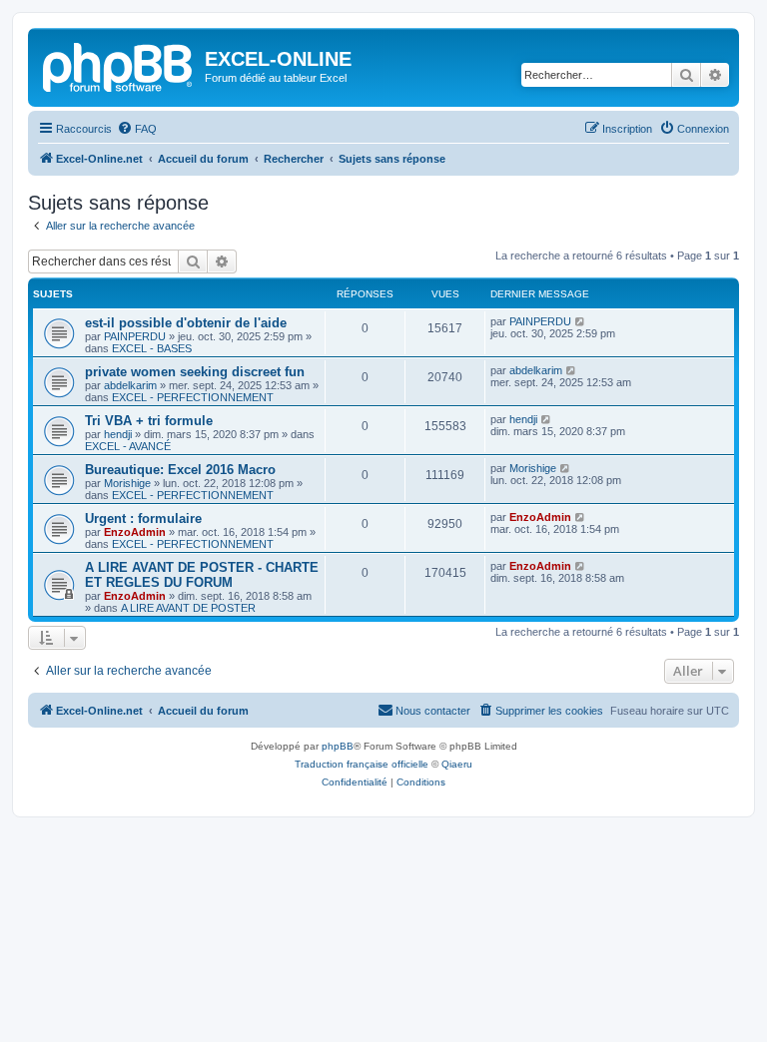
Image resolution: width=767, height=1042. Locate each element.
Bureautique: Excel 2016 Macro (180, 469)
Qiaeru (456, 764)
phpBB (338, 746)
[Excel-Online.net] (119, 65)
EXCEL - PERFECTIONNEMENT (193, 397)
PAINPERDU (135, 336)
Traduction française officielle (361, 764)
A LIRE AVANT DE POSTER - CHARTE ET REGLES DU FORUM (202, 575)
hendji (118, 434)
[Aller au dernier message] (580, 321)
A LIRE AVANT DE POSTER (188, 608)
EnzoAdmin (135, 532)
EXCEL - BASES (152, 348)
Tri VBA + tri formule (149, 420)
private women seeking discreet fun (195, 371)
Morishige (127, 483)
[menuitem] (137, 129)
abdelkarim (130, 385)
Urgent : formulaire (143, 518)
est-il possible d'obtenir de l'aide (186, 322)
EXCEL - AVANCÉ (128, 446)
